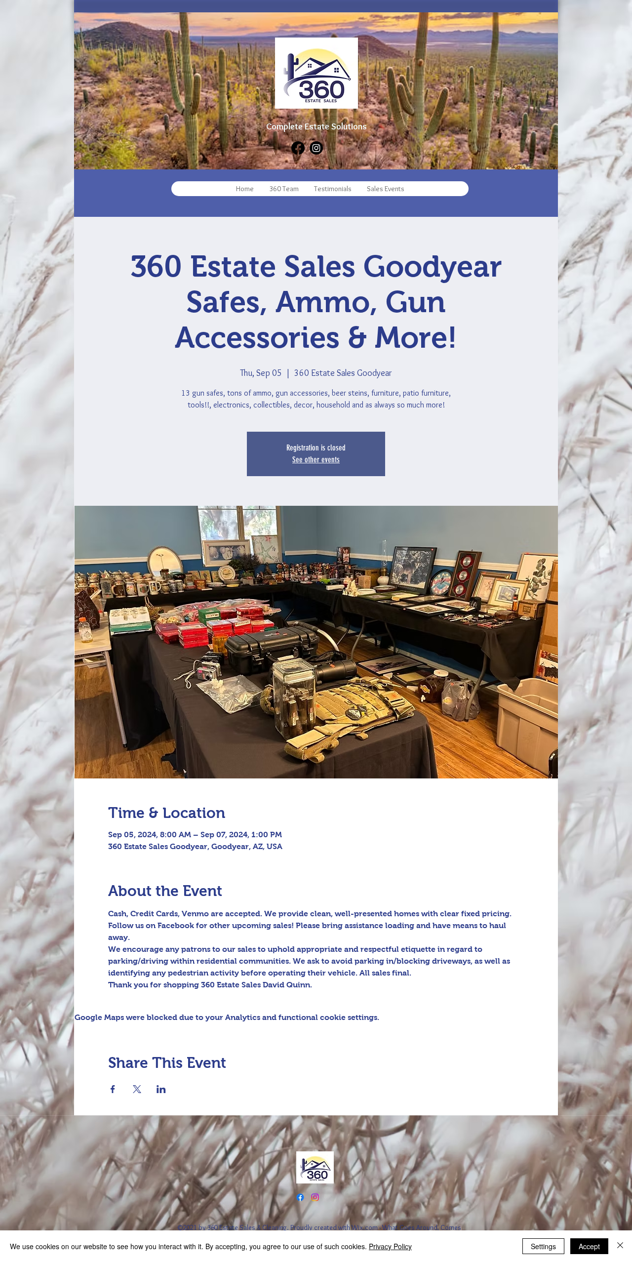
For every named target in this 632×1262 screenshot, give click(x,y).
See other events (316, 459)
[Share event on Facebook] (113, 1089)
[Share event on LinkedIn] (161, 1089)
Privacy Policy (390, 1246)
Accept (589, 1246)
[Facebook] (298, 148)
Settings (543, 1246)
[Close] (620, 1246)
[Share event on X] (137, 1089)
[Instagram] (316, 148)
